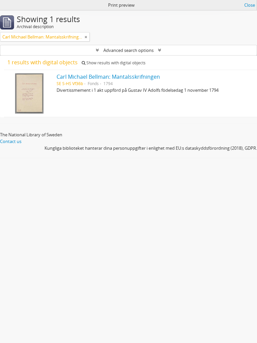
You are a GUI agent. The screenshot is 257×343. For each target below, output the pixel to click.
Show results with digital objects (115, 63)
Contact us (10, 141)
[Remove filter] (86, 36)
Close (249, 5)
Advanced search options (128, 50)
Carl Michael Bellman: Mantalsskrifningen (108, 76)
